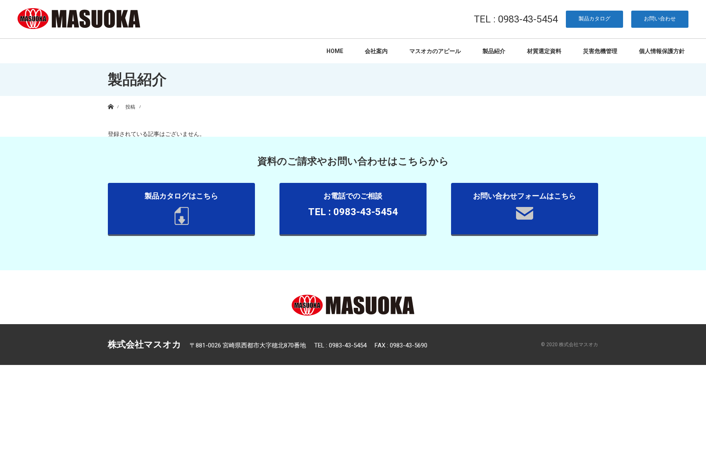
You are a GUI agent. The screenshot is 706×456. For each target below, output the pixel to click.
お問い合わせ (660, 19)
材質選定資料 (544, 51)
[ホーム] (110, 99)
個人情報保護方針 (662, 51)
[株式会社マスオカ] (79, 18)
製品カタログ (594, 19)
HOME (334, 51)
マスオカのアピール (435, 51)
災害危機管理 (600, 51)
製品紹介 (494, 51)
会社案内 (376, 51)
